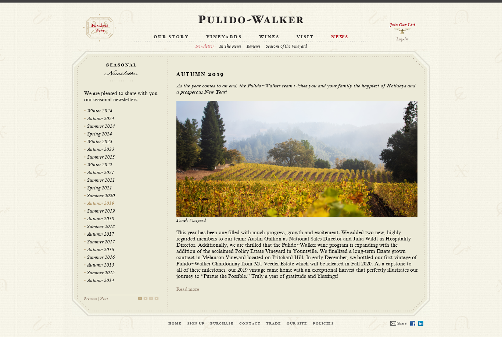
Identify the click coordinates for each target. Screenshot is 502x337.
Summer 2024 (101, 126)
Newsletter (205, 46)
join (402, 28)
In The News (230, 46)
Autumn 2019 (100, 203)
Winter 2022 (99, 164)
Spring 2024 (99, 134)
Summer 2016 (101, 257)
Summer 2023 (101, 157)
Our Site (297, 323)
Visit (305, 37)
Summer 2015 (101, 272)
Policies (323, 323)
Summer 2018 (101, 226)
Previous (90, 299)
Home (175, 323)
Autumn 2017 (100, 234)
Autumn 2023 (100, 149)
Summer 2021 (101, 180)
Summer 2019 (101, 211)
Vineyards (224, 37)
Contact (250, 323)
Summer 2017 (101, 241)
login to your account (402, 39)
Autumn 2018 (100, 218)
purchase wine (99, 27)
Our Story (171, 37)
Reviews (253, 46)
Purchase (222, 323)
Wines (269, 37)
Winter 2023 (99, 141)
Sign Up (196, 323)
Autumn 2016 (100, 249)
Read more (187, 289)
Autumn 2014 (100, 280)
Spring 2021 (99, 188)
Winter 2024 (99, 110)
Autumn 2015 (100, 265)
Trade (273, 323)
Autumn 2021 (100, 172)
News (340, 37)
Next (104, 299)
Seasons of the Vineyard (286, 46)
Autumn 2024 (100, 118)
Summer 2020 (101, 195)
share (398, 323)
